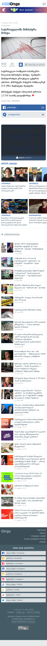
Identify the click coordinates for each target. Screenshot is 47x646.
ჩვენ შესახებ (41, 530)
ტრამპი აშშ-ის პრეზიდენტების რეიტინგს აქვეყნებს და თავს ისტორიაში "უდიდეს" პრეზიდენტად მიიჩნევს (23, 248)
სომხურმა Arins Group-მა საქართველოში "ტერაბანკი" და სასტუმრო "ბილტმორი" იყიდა (23, 262)
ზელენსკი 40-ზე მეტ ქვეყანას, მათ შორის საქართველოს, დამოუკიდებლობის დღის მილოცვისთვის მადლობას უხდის (14, 212)
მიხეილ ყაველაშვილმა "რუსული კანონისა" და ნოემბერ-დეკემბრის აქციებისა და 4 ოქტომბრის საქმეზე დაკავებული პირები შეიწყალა (23, 395)
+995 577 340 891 (33, 612)
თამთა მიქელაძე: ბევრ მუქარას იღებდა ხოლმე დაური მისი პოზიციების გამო (14, 179)
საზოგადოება (5, 25)
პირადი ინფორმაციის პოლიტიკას (23, 621)
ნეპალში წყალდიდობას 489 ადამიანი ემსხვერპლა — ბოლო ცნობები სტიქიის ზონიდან (23, 326)
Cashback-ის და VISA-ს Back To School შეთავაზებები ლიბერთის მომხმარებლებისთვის (23, 477)
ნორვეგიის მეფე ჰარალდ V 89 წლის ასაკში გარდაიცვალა (23, 382)
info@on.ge (20, 612)
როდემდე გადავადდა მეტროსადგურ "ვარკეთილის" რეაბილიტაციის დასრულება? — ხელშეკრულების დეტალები (23, 275)
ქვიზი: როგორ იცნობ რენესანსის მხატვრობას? (23, 448)
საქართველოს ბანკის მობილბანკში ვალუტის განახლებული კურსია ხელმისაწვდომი (23, 423)
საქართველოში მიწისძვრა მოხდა (23, 313)
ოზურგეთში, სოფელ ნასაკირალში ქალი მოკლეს (23, 301)
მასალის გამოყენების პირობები (35, 539)
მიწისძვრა (16, 101)
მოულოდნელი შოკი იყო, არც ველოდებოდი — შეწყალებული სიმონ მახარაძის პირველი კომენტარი (23, 355)
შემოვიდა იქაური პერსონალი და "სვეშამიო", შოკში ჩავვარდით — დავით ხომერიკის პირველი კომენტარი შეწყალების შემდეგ (23, 368)
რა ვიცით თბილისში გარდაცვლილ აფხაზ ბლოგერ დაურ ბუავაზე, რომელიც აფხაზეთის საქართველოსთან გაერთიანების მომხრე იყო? (23, 340)
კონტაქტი (42, 542)
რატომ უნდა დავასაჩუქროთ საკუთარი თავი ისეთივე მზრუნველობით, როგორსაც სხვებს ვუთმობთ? (23, 435)
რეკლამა (43, 533)
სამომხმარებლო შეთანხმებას (22, 619)
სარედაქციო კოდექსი (38, 536)
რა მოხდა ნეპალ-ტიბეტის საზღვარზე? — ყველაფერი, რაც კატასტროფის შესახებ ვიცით (23, 502)
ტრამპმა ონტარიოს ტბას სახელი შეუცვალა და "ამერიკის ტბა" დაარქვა (23, 289)
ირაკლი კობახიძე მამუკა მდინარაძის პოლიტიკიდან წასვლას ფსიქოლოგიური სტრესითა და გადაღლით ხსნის (23, 410)
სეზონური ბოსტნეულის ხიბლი (23, 489)
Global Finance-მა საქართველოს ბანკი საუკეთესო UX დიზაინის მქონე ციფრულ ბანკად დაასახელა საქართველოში (23, 515)
